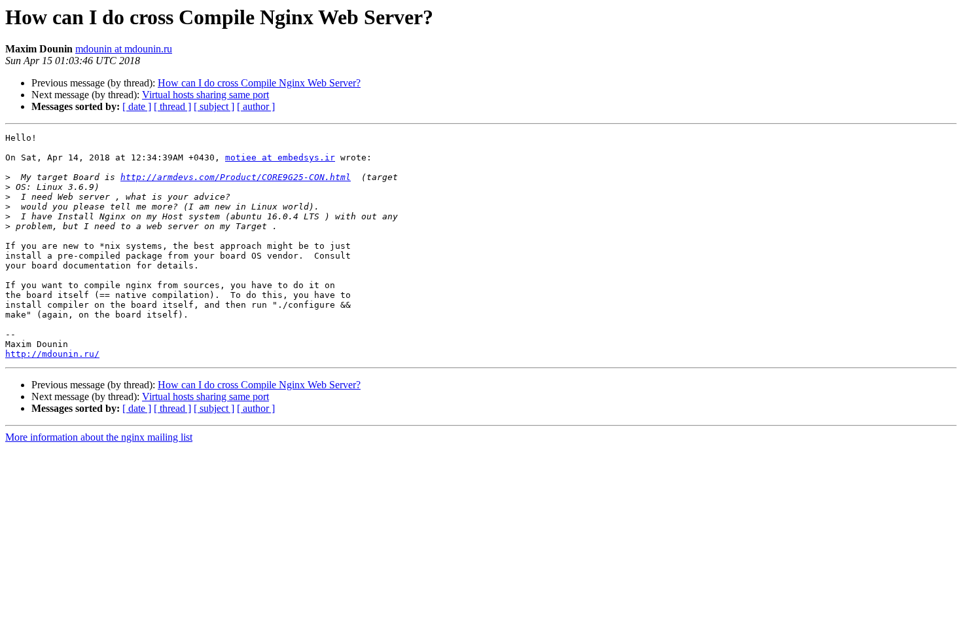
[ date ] (136, 106)
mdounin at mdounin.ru (123, 48)
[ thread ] (172, 106)
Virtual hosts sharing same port (205, 94)
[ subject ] (214, 106)
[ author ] (256, 106)
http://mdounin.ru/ (52, 354)
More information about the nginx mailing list (98, 437)
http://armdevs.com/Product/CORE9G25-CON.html (235, 177)
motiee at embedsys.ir (280, 157)
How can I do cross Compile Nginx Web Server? (259, 82)
